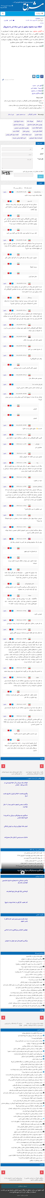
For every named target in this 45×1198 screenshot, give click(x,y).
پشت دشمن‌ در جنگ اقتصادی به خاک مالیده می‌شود (29, 998)
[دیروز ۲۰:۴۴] (36, 786)
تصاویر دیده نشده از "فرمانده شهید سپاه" (31, 967)
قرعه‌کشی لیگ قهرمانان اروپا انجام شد (17, 891)
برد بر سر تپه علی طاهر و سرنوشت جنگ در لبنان (29, 1150)
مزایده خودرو (38, 135)
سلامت (42, 1165)
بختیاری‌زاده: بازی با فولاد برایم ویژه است (31, 1098)
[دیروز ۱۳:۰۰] (36, 933)
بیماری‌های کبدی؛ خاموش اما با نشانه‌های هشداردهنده (28, 1054)
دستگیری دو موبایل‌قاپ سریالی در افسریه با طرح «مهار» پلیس (16, 816)
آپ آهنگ (39, 121)
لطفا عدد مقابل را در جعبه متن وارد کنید (33, 171)
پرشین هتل (26, 131)
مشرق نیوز (29, 5)
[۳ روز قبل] (33, 765)
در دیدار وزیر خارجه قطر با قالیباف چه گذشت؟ (30, 961)
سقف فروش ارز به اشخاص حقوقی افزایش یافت (29, 1127)
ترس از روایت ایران (37, 1059)
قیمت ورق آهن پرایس (12, 135)
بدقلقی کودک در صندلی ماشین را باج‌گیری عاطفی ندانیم (28, 1049)
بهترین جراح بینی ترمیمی (21, 128)
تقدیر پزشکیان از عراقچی (36, 1160)
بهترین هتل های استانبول (34, 125)
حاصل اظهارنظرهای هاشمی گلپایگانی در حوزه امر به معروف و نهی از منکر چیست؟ (23, 102)
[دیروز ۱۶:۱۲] (36, 808)
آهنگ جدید (16, 131)
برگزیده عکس (40, 915)
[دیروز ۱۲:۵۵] (36, 830)
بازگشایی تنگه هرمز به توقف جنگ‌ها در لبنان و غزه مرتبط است (26, 993)
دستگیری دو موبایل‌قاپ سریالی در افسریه (30, 870)
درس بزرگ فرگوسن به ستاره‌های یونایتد (32, 1033)
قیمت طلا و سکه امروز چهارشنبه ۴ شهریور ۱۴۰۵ (29, 856)
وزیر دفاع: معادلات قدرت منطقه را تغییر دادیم (30, 1119)
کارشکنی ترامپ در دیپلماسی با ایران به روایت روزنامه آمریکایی (26, 1077)
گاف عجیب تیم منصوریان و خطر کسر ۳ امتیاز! (30, 969)
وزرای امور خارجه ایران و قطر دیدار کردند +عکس (29, 1001)
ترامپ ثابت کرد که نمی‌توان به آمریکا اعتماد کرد (30, 1036)
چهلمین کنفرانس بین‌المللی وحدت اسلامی (16, 930)
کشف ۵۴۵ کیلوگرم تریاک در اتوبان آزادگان (16, 826)
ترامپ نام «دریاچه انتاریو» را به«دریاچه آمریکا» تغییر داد (28, 1088)
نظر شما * (40, 159)
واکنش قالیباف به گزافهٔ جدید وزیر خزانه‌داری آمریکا (29, 1106)
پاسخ (5, 192)
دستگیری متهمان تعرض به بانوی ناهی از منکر (30, 108)
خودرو (42, 758)
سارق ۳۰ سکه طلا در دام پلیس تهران (13, 1024)
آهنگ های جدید (37, 131)
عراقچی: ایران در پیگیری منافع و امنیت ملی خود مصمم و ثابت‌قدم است (24, 1075)
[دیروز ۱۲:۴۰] (36, 841)
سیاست (38, 13)
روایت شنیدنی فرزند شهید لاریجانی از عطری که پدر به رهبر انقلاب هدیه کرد (22, 985)
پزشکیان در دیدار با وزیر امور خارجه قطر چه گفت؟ (29, 1153)
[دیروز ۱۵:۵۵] (12, 1017)
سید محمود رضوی (20, 114)
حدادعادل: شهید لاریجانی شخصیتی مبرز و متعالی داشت (27, 1116)
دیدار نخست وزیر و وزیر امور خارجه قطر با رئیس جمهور (16, 920)
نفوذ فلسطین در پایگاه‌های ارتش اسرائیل (31, 1056)
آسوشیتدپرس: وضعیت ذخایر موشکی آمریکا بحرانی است (27, 1101)
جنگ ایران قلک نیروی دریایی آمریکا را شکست (30, 1096)
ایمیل (41, 154)
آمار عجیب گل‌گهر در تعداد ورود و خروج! (16, 902)
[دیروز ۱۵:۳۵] (36, 819)
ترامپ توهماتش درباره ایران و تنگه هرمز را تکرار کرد (29, 988)
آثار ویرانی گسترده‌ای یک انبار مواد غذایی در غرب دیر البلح (27, 1006)
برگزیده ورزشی (40, 876)
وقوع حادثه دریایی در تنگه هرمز (34, 956)
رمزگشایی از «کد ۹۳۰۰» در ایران (33, 975)
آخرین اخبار (40, 1030)
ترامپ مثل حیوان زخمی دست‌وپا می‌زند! (32, 1072)
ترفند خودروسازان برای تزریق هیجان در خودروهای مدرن (12, 773)
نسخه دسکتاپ (22, 1186)
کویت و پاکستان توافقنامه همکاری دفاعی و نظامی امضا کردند (26, 1148)
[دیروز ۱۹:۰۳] (36, 922)
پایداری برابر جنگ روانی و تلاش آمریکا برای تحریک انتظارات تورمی (25, 1155)
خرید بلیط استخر (26, 135)
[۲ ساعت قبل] (33, 1172)
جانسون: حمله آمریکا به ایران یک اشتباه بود (31, 1067)
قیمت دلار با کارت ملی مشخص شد (33, 853)
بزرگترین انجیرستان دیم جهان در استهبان (16, 941)
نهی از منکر (11, 114)
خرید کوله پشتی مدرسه (19, 138)
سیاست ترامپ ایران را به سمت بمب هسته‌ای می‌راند (28, 1041)
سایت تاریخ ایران (18, 121)
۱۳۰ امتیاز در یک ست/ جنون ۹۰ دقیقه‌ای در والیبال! (29, 964)
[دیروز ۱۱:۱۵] (36, 906)
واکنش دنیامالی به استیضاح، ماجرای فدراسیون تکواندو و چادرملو (15, 881)
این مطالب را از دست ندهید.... (35, 778)
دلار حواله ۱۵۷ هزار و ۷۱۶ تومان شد (33, 858)
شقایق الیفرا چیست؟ (37, 1038)
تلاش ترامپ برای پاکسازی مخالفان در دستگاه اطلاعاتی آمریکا (26, 1062)
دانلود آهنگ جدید (37, 128)
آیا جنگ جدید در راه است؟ (35, 980)
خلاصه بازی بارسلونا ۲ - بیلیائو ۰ (34, 1044)
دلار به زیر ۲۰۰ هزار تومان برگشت (33, 861)
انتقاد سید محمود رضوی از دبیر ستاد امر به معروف (22, 26)
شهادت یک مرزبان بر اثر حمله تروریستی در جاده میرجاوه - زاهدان (16, 784)
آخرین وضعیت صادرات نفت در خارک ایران (31, 977)
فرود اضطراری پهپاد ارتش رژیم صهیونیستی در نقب (29, 1142)
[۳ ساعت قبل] (12, 1172)
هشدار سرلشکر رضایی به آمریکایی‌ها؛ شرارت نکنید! (29, 1114)
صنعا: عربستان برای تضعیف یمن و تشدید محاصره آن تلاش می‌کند (25, 1080)
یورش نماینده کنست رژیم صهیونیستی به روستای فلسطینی (27, 1085)
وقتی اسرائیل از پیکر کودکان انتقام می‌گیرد (31, 1064)
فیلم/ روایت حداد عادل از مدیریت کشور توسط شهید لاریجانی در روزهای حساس (21, 1103)
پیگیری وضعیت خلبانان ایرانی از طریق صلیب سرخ (15, 794)
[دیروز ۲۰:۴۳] (36, 895)
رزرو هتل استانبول (18, 125)
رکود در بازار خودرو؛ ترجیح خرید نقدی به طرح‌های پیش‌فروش (34, 773)
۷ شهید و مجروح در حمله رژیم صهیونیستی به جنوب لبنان (27, 1135)
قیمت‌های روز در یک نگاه (37, 850)
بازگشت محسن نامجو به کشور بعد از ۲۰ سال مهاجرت (15, 805)
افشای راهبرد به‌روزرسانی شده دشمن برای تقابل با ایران (28, 1140)
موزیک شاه (30, 121)
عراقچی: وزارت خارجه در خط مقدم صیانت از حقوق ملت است (26, 1121)
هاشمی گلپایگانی (32, 114)
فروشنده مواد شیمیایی (35, 138)
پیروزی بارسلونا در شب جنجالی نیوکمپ (32, 1046)
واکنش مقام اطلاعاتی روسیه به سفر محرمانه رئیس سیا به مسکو (26, 995)
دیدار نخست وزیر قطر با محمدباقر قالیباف (31, 1124)
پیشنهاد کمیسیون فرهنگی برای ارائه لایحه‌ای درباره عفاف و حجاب (25, 105)
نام (42, 148)
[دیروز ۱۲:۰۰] (36, 944)
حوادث (42, 1010)
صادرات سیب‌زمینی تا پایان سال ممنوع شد (16, 837)
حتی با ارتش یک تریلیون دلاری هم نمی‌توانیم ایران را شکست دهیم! (25, 1051)
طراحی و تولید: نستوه (22, 1195)
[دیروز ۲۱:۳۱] (36, 884)
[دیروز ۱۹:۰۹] (36, 797)
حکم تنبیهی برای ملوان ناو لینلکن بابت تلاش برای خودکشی (27, 1137)
